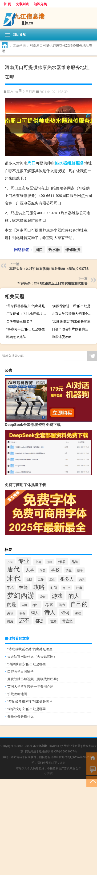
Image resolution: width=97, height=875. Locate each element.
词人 (35, 612)
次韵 (43, 596)
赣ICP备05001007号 (64, 751)
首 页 (7, 3)
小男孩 (48, 773)
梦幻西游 (20, 595)
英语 (10, 612)
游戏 (57, 595)
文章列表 (22, 3)
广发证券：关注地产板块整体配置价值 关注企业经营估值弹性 (28, 313)
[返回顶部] (91, 781)
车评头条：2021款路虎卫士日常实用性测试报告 (52, 283)
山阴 (29, 579)
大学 (29, 569)
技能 (23, 587)
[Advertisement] (48, 827)
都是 (39, 620)
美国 (24, 605)
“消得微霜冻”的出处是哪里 (26, 663)
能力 (62, 605)
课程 (78, 613)
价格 (49, 562)
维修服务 (75, 163)
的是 (11, 604)
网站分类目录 (72, 746)
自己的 (79, 604)
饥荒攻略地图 (17, 693)
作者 (62, 561)
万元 (10, 562)
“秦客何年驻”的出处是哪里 (25, 329)
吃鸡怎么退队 (16, 336)
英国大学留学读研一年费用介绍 (30, 686)
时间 (53, 587)
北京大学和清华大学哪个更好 (73, 313)
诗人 (50, 612)
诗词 (65, 612)
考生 (36, 604)
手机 (10, 587)
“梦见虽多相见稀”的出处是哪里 (30, 701)
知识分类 (40, 3)
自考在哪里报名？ (19, 321)
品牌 (75, 561)
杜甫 (79, 587)
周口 (31, 163)
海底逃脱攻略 (62, 336)
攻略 (39, 586)
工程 (52, 579)
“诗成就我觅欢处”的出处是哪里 (30, 648)
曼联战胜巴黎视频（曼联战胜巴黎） (33, 678)
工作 (41, 579)
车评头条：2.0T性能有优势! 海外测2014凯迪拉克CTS (49, 268)
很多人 (67, 579)
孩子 (80, 570)
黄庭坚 (67, 620)
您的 (82, 579)
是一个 (66, 588)
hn (16, 92)
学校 (55, 569)
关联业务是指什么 (20, 716)
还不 (24, 620)
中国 (38, 561)
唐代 (13, 568)
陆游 (53, 621)
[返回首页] (91, 757)
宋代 (14, 577)
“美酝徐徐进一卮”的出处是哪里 (74, 305)
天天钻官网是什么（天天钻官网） (32, 656)
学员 (42, 570)
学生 (68, 570)
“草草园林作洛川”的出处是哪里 (28, 305)
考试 (49, 604)
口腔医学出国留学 (20, 671)
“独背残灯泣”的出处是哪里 (26, 708)
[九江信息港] (48, 18)
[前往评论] (91, 769)
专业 (23, 560)
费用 (10, 621)
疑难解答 (44, 751)
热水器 (61, 163)
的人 (74, 595)
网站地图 (30, 751)
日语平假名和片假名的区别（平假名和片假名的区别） (74, 329)
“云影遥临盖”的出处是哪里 (71, 321)
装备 (22, 613)
